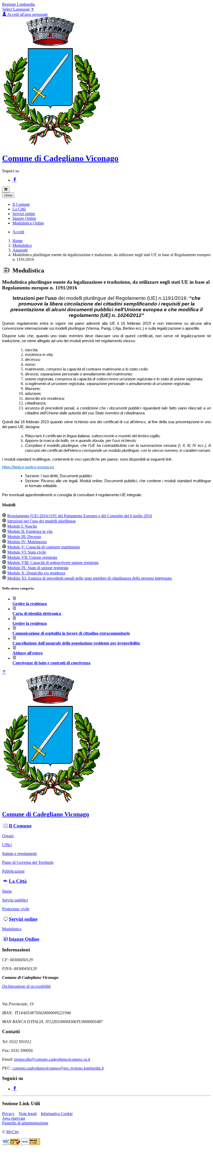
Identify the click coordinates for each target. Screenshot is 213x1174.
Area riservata (13, 1118)
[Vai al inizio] (4, 672)
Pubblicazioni (13, 871)
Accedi (18, 232)
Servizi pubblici (15, 900)
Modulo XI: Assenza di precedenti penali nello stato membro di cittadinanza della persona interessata (89, 578)
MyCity (12, 1132)
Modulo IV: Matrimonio (27, 542)
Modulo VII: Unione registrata (32, 557)
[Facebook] (14, 180)
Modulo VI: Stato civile (26, 552)
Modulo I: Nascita (22, 526)
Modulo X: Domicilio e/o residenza (36, 573)
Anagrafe (20, 250)
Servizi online (23, 919)
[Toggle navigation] (6, 190)
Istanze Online (24, 939)
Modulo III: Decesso (24, 536)
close (8, 195)
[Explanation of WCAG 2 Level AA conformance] (31, 1143)
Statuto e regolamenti (19, 853)
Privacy (8, 1113)
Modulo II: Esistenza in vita (29, 531)
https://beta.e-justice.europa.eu (28, 467)
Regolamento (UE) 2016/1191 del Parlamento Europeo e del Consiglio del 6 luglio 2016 (79, 516)
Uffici (7, 845)
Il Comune (20, 825)
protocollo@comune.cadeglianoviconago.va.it (52, 1059)
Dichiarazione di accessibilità (26, 986)
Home (17, 240)
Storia (7, 891)
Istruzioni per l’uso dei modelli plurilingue (41, 521)
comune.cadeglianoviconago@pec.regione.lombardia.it (58, 1068)
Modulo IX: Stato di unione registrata (37, 568)
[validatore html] (12, 1143)
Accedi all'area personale (27, 14)
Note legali (28, 1113)
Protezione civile (15, 909)
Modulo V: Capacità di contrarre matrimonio (43, 547)
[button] (21, 204)
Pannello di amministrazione (25, 1123)
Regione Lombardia (18, 4)
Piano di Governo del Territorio (28, 862)
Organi (8, 836)
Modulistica (22, 245)
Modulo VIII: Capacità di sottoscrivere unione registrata (52, 562)
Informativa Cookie (57, 1113)
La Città (18, 881)
